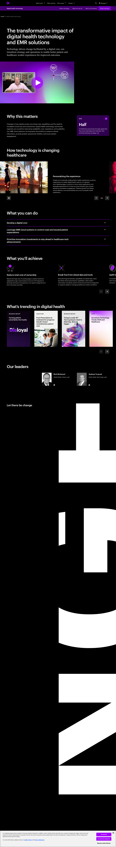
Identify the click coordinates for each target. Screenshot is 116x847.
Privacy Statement (39, 839)
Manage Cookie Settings (103, 843)
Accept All (104, 834)
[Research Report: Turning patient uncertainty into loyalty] (18, 329)
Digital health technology (15, 8)
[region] (58, 839)
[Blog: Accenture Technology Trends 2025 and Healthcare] (101, 329)
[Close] (113, 833)
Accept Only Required (104, 838)
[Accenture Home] (12, 3)
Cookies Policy (28, 839)
